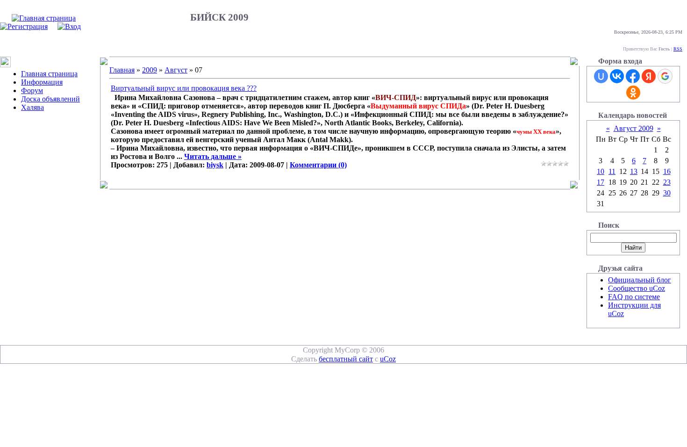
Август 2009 (633, 128)
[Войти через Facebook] (633, 76)
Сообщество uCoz (636, 288)
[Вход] (69, 26)
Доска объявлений (50, 99)
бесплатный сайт (346, 359)
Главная (122, 70)
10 (600, 171)
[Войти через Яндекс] (649, 76)
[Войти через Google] (665, 76)
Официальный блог (639, 280)
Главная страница (49, 74)
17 (600, 182)
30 (667, 193)
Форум (32, 90)
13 (633, 171)
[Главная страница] (44, 18)
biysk (215, 165)
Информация (42, 82)
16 (667, 171)
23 (667, 182)
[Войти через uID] (601, 76)
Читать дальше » (213, 156)
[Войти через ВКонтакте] (617, 76)
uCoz (388, 359)
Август (176, 70)
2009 (149, 70)
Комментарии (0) (318, 165)
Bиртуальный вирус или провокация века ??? (184, 88)
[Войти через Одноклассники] (633, 93)
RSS (677, 48)
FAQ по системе (634, 297)
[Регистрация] (24, 26)
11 (611, 171)
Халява (32, 107)
